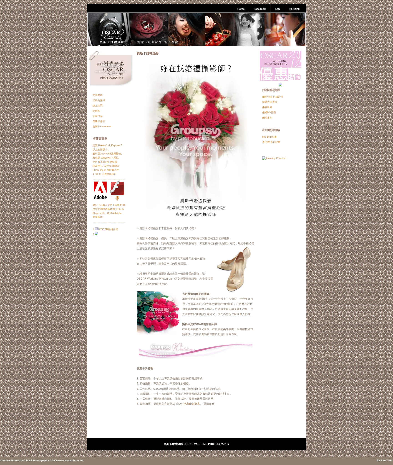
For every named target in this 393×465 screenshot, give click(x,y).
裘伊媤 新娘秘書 (271, 142)
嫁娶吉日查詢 (269, 102)
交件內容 (98, 95)
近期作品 (98, 116)
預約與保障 (99, 100)
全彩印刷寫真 (192, 403)
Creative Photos (9, 460)
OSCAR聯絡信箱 (108, 229)
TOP (389, 460)
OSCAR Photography (36, 460)
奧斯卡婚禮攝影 (148, 53)
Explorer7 (116, 145)
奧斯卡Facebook (102, 126)
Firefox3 (102, 145)
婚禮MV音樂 (269, 112)
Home (240, 9)
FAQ (277, 9)
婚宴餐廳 (267, 107)
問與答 (96, 110)
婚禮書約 (267, 117)
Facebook (260, 9)
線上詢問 (295, 9)
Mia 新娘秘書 (269, 136)
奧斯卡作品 (99, 121)
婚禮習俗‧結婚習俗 (272, 96)
